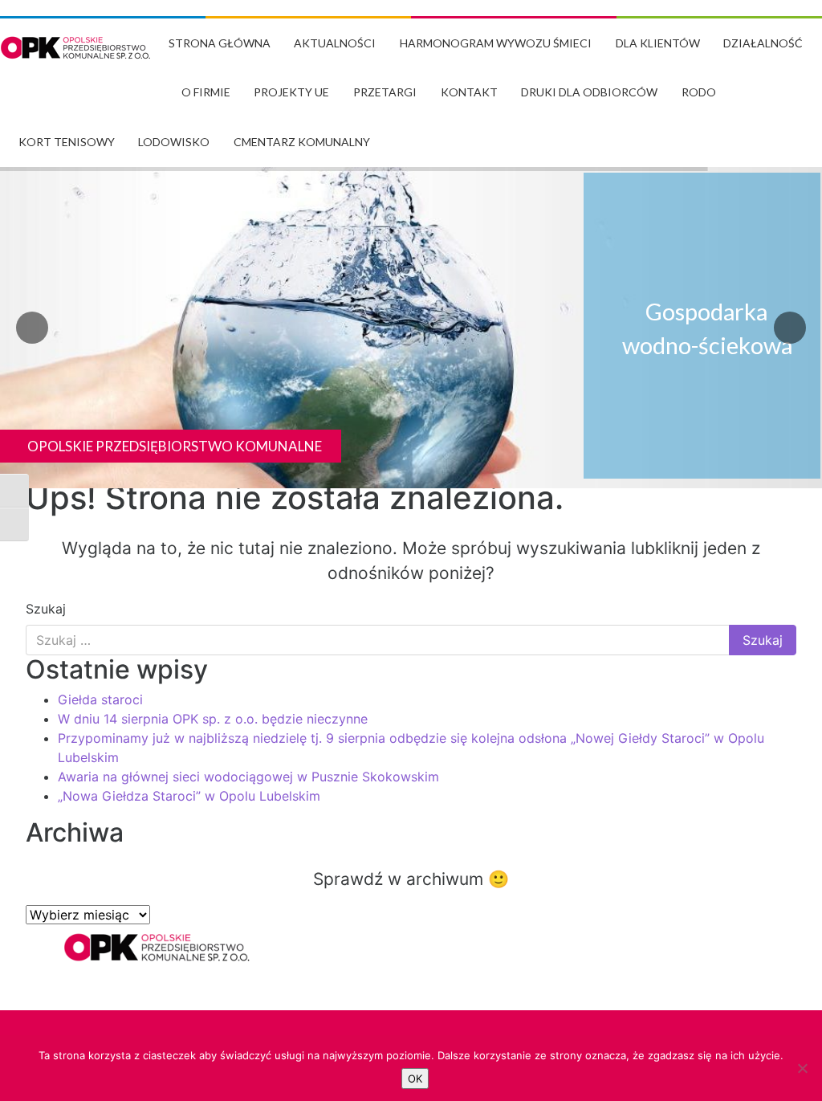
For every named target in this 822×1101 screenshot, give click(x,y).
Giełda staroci (100, 699)
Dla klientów (658, 43)
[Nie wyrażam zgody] (802, 1068)
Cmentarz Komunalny (302, 142)
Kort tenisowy (66, 142)
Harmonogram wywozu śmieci (496, 43)
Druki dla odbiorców (589, 92)
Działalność (763, 43)
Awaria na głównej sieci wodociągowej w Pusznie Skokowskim (248, 777)
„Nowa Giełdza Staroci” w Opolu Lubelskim (189, 796)
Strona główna (220, 43)
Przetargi (385, 92)
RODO (699, 92)
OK (415, 1078)
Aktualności (335, 43)
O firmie (205, 92)
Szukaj (46, 609)
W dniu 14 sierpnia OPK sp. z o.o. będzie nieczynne (213, 719)
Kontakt (469, 92)
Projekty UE (291, 92)
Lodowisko (174, 142)
